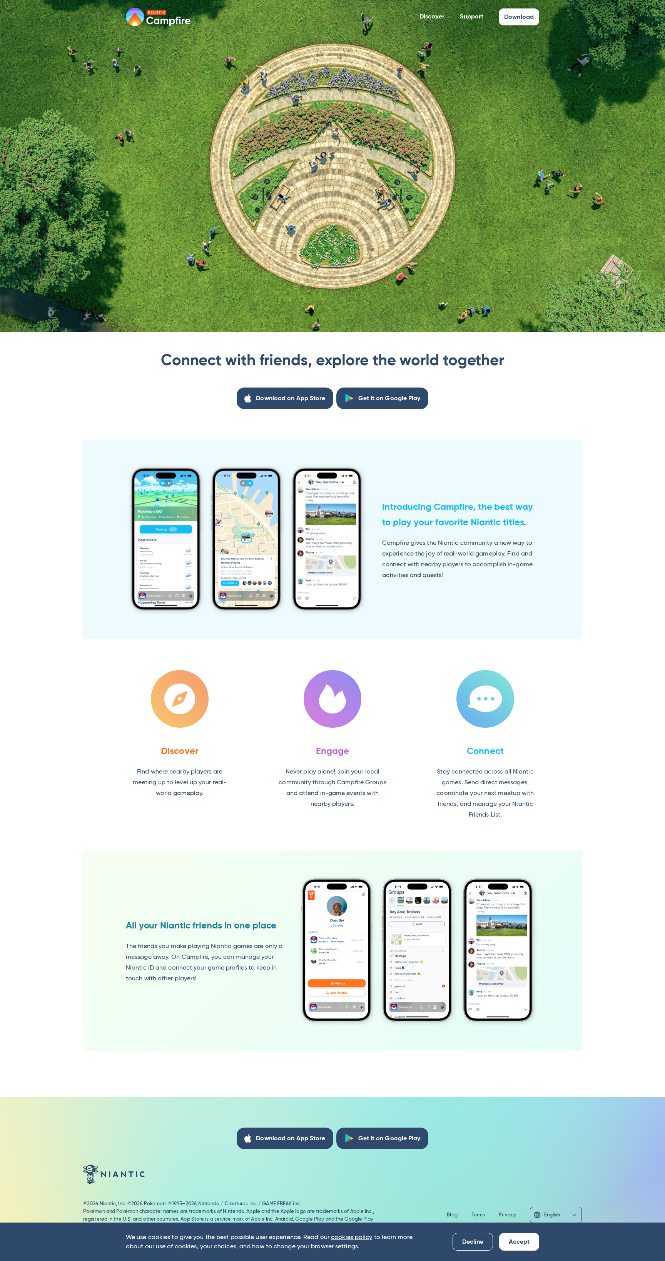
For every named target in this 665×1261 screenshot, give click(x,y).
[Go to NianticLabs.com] (114, 1174)
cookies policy (351, 1237)
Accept (519, 1242)
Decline (472, 1242)
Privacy (507, 1214)
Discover (432, 16)
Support (471, 16)
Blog (452, 1214)
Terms (478, 1214)
